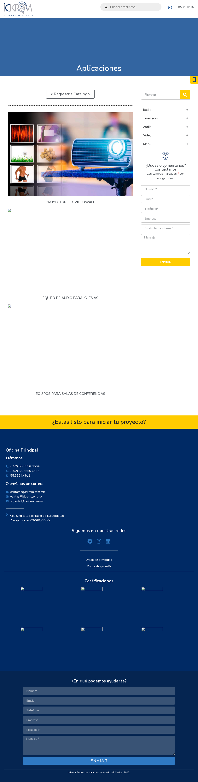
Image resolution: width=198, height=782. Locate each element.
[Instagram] (99, 541)
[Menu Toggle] (192, 15)
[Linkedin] (108, 541)
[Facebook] (90, 541)
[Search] (185, 94)
